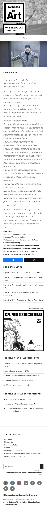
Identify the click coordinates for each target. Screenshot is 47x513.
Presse (7, 448)
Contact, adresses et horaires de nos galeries (22, 453)
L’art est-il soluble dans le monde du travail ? (21, 376)
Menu (25, 38)
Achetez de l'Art (15, 28)
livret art (21, 472)
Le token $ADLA (11, 445)
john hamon (35, 472)
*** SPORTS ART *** (12, 30)
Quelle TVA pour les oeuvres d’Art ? (22, 404)
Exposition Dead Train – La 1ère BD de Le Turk (21, 273)
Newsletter (8, 442)
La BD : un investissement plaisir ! (16, 385)
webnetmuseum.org (11, 243)
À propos (8, 439)
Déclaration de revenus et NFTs (16, 371)
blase (25, 472)
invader (30, 472)
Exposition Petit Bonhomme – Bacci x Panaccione (23, 300)
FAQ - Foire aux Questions (14, 456)
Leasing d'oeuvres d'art (13, 451)
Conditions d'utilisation (23, 499)
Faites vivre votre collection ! (35, 308)
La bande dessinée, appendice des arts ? (19, 380)
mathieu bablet (11, 472)
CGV (33, 499)
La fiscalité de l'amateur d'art (19, 399)
